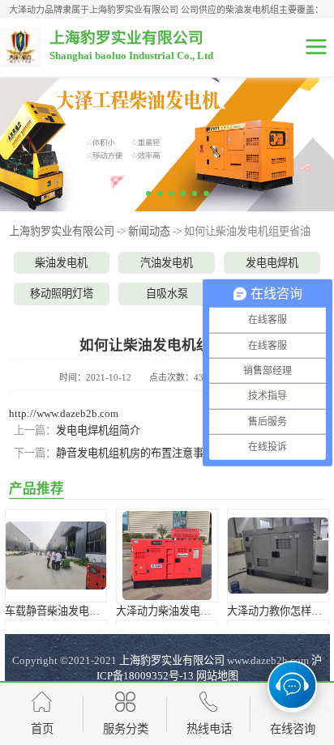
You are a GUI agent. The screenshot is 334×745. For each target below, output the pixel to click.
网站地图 (217, 676)
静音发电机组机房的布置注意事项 (135, 453)
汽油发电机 (166, 263)
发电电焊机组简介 (98, 430)
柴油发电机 (61, 263)
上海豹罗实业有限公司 (61, 231)
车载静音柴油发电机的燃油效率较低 (89, 611)
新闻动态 (149, 231)
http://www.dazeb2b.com (63, 413)
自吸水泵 (167, 293)
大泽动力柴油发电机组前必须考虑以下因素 (216, 611)
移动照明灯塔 (61, 293)
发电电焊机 (272, 263)
